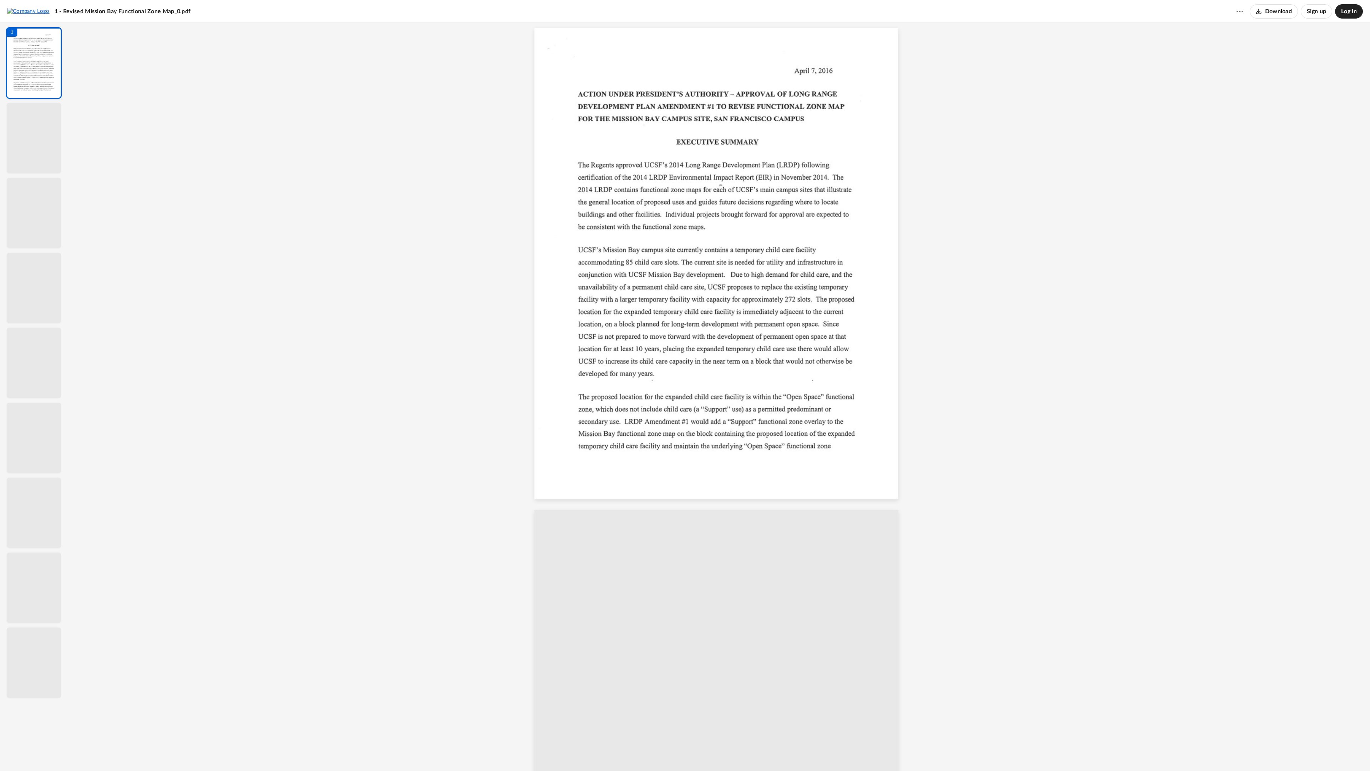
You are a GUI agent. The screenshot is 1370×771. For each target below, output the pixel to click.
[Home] (28, 11)
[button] (34, 63)
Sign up (1316, 11)
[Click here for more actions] (1240, 11)
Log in (1349, 11)
